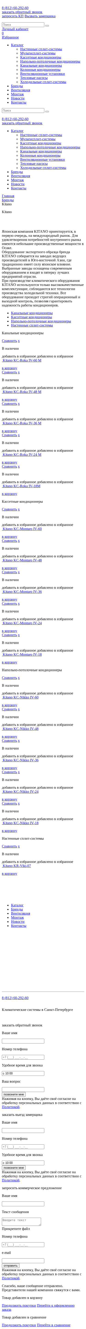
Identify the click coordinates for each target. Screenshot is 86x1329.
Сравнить (9, 341)
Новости (18, 98)
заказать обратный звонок (22, 12)
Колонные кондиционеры (40, 69)
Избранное (10, 37)
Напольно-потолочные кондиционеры (50, 61)
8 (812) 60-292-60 (15, 8)
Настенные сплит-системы (41, 49)
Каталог (17, 45)
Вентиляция (20, 90)
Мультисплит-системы (37, 53)
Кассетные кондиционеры (40, 57)
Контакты (18, 102)
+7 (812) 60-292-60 (31, 942)
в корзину (9, 368)
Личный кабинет (15, 29)
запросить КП (13, 16)
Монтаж (17, 94)
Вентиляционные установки (42, 74)
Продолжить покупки (19, 1305)
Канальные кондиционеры (41, 65)
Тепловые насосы (34, 78)
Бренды (17, 86)
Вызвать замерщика (40, 16)
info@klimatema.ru (49, 946)
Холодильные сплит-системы (43, 82)
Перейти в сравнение (53, 1325)
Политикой (10, 1107)
